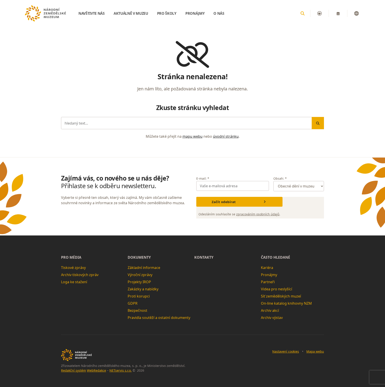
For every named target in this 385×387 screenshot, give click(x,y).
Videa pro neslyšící (276, 289)
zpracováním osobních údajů (257, 214)
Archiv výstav (272, 317)
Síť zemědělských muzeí (281, 296)
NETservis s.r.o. (120, 370)
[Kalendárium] (338, 13)
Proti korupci (139, 296)
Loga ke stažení (74, 281)
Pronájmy (269, 274)
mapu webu (192, 136)
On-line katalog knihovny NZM (286, 303)
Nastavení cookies (285, 351)
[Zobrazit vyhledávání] (303, 13)
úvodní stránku (226, 136)
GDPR (132, 303)
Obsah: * (280, 178)
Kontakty (203, 257)
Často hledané (275, 257)
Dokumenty (139, 257)
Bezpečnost (137, 310)
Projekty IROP (139, 281)
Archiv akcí (270, 310)
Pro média (71, 257)
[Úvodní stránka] (45, 13)
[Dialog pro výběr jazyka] (356, 13)
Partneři (268, 281)
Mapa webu (315, 351)
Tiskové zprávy (73, 267)
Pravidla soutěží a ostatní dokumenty (159, 317)
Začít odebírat (224, 202)
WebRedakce (96, 370)
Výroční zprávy (140, 274)
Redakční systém (73, 370)
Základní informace (144, 267)
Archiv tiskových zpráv (79, 274)
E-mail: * (202, 178)
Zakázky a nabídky (143, 289)
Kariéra (267, 267)
